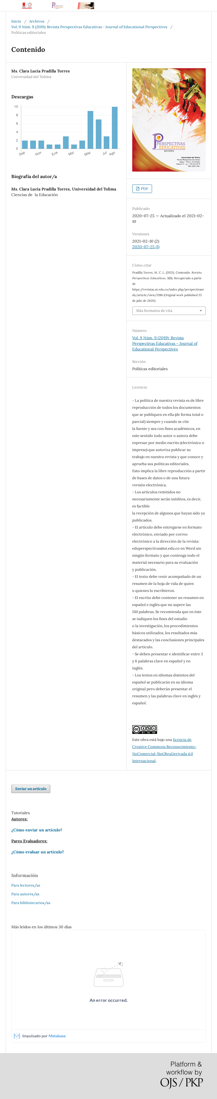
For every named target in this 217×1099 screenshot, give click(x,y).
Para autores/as (25, 894)
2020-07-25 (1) (145, 246)
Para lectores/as (25, 885)
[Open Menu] (11, 5)
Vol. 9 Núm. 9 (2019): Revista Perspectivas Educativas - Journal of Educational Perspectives (89, 27)
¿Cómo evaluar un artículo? (37, 851)
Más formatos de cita (154, 310)
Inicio (16, 21)
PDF (144, 188)
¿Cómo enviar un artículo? (36, 829)
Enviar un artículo (30, 788)
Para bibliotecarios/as (30, 902)
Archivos (36, 21)
